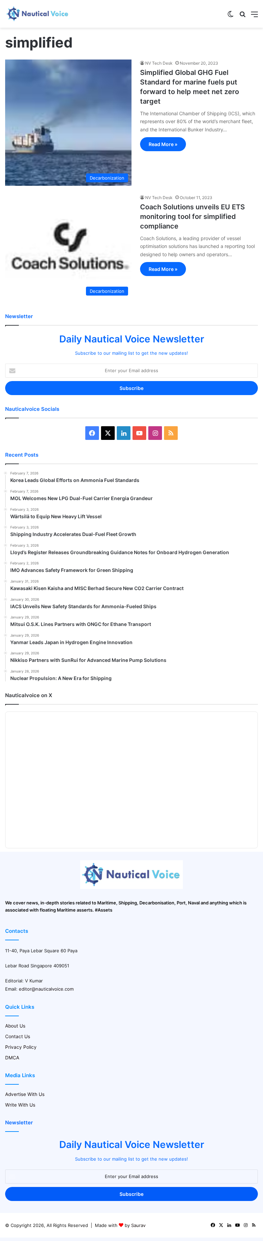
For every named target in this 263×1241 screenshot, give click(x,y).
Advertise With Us (25, 1094)
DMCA (12, 1057)
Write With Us (20, 1105)
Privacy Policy (21, 1047)
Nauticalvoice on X (28, 695)
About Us (15, 1026)
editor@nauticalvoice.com (46, 989)
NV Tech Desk (159, 63)
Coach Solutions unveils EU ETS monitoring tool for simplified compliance (192, 216)
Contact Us (17, 1036)
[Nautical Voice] (37, 14)
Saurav (138, 1225)
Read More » (163, 144)
